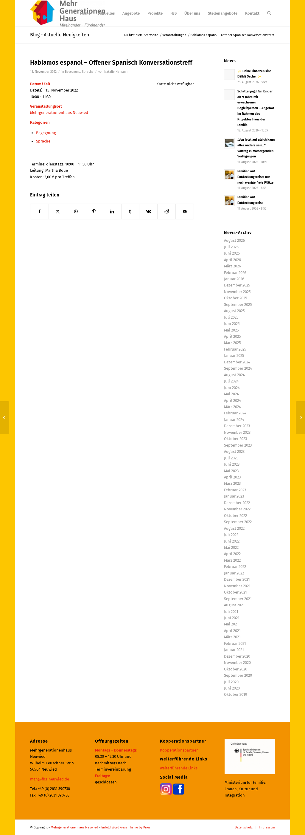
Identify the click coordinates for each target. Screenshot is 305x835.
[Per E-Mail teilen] (185, 211)
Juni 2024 (232, 387)
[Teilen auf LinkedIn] (112, 211)
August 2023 (234, 451)
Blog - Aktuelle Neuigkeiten (59, 35)
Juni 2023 (231, 464)
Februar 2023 (235, 490)
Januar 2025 (234, 355)
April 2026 (232, 260)
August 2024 (234, 375)
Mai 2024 (231, 394)
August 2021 (234, 605)
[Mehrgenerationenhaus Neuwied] (67, 13)
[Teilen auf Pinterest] (94, 211)
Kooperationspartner (179, 750)
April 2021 (232, 630)
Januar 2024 (234, 419)
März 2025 (232, 342)
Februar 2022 (235, 566)
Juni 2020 (232, 688)
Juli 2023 (231, 458)
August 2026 (234, 240)
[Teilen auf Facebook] (39, 211)
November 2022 (237, 509)
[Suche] (269, 13)
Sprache (88, 72)
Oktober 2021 (235, 592)
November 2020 (237, 662)
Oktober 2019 (235, 694)
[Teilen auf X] (58, 211)
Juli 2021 (231, 611)
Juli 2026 (231, 247)
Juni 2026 (232, 253)
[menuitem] (85, 13)
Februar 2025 (235, 349)
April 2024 (232, 400)
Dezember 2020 (237, 656)
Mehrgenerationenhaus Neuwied (59, 112)
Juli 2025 (231, 317)
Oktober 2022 (235, 515)
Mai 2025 (231, 330)
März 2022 (232, 560)
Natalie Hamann (115, 72)
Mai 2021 (231, 624)
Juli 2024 (231, 381)
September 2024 (238, 368)
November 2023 (237, 432)
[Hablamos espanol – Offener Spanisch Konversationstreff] (4, 417)
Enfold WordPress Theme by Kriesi (126, 827)
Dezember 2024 (237, 362)
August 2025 (234, 311)
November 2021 (237, 586)
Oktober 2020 (235, 669)
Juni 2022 (231, 541)
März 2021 (232, 637)
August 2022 (234, 528)
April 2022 (232, 553)
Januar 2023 (234, 496)
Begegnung (72, 72)
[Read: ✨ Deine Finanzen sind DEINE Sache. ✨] (229, 74)
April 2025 (232, 336)
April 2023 (232, 477)
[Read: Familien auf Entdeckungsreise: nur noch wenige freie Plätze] (229, 174)
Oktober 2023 (235, 438)
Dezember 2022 (237, 503)
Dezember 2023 (237, 426)
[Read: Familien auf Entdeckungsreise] (229, 200)
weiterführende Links (178, 768)
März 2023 (232, 483)
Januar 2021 (234, 649)
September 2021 (238, 599)
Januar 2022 (234, 573)
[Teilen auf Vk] (148, 211)
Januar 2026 (234, 279)
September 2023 (238, 445)
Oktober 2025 (235, 298)
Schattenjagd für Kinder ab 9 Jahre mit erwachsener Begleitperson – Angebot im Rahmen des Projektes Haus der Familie (255, 108)
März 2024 (232, 407)
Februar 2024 (235, 413)
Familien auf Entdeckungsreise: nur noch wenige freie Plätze (255, 177)
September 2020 (238, 675)
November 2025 (237, 291)
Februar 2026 (235, 272)
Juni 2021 (231, 618)
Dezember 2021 (237, 579)
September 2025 (238, 304)
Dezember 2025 (237, 285)
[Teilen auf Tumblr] (130, 211)
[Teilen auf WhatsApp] (76, 211)
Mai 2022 (231, 547)
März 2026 (232, 266)
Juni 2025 (232, 323)
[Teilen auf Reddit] (166, 211)
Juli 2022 (231, 534)
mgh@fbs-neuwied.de (49, 779)
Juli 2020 (231, 682)
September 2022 (238, 522)
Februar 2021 (235, 643)
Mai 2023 (231, 471)
